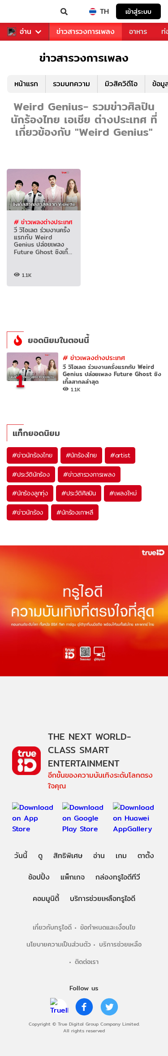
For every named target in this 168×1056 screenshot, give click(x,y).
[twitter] (109, 1007)
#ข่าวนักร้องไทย (32, 455)
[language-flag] (92, 11)
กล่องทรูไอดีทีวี (117, 877)
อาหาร (138, 31)
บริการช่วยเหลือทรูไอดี (102, 898)
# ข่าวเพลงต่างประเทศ (43, 222)
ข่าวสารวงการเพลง (85, 31)
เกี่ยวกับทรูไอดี (52, 927)
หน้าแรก (26, 83)
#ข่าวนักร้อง (27, 512)
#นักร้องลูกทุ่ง (30, 493)
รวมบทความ (71, 83)
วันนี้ (20, 855)
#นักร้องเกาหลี (74, 512)
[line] (59, 1007)
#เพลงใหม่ (122, 493)
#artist (120, 455)
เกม (121, 855)
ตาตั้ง (146, 855)
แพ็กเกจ (72, 877)
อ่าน (25, 31)
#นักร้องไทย (81, 455)
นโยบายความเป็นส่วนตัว (58, 944)
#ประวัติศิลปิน (78, 493)
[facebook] (84, 1007)
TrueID (25, 11)
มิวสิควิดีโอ (121, 83)
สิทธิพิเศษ (67, 855)
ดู (40, 855)
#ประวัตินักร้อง (31, 474)
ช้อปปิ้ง (39, 877)
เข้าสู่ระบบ (138, 11)
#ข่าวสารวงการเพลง (89, 474)
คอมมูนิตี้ (46, 898)
